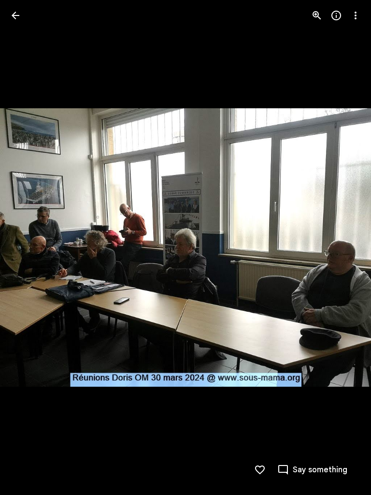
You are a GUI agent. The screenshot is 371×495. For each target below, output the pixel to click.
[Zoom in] (317, 15)
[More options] (355, 15)
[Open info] (336, 15)
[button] (27, 247)
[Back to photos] (15, 15)
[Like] (260, 470)
